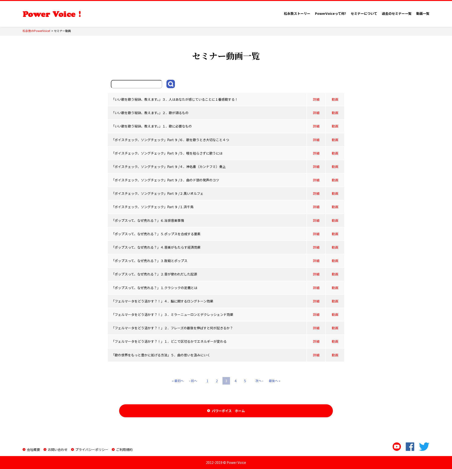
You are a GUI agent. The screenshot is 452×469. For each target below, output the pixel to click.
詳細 (316, 99)
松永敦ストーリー (297, 13)
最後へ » (274, 380)
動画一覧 (422, 13)
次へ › (259, 380)
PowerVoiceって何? (330, 13)
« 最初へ (178, 380)
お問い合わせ (58, 449)
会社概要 (33, 449)
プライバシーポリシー (91, 449)
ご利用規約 (124, 449)
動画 (335, 99)
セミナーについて (364, 13)
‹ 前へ (193, 380)
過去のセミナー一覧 (397, 13)
